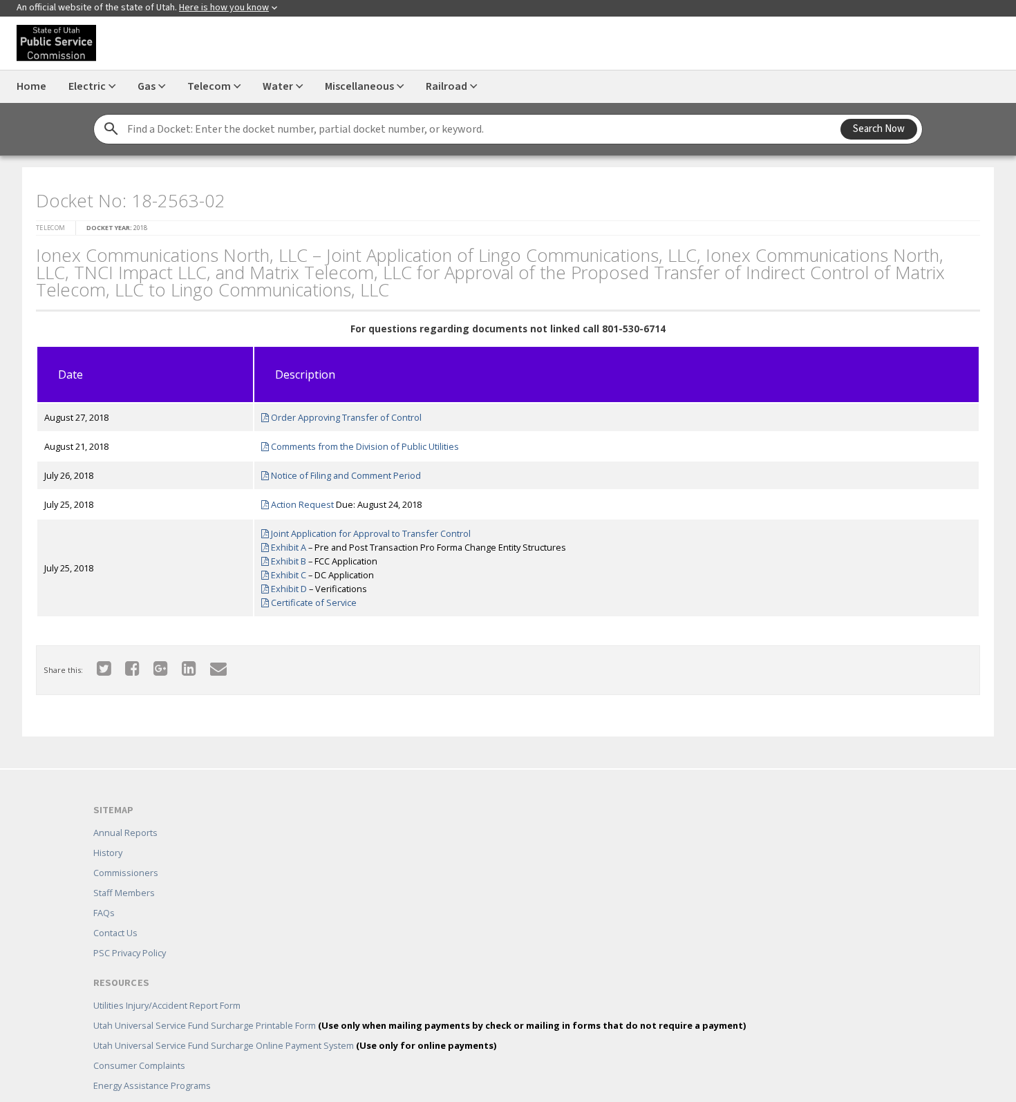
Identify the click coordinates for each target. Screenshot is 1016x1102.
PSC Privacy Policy (129, 933)
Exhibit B (282, 557)
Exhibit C (282, 570)
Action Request (296, 500)
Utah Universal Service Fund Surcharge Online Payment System (294, 1025)
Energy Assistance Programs (152, 1065)
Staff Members (124, 872)
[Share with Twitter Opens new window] (95, 663)
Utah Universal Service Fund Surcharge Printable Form (419, 1005)
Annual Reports (125, 812)
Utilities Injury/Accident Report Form (167, 985)
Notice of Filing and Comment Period (340, 471)
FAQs (104, 892)
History (107, 832)
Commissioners (125, 852)
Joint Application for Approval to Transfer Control (365, 529)
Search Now (879, 129)
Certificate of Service (308, 598)
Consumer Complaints (139, 1045)
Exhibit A (282, 543)
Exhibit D (283, 584)
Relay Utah (115, 1085)
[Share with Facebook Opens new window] (124, 663)
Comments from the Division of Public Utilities (359, 442)
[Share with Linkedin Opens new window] (180, 663)
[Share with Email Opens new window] (210, 663)
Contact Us (115, 912)
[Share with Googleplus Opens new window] (152, 663)
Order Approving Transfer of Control (340, 413)
